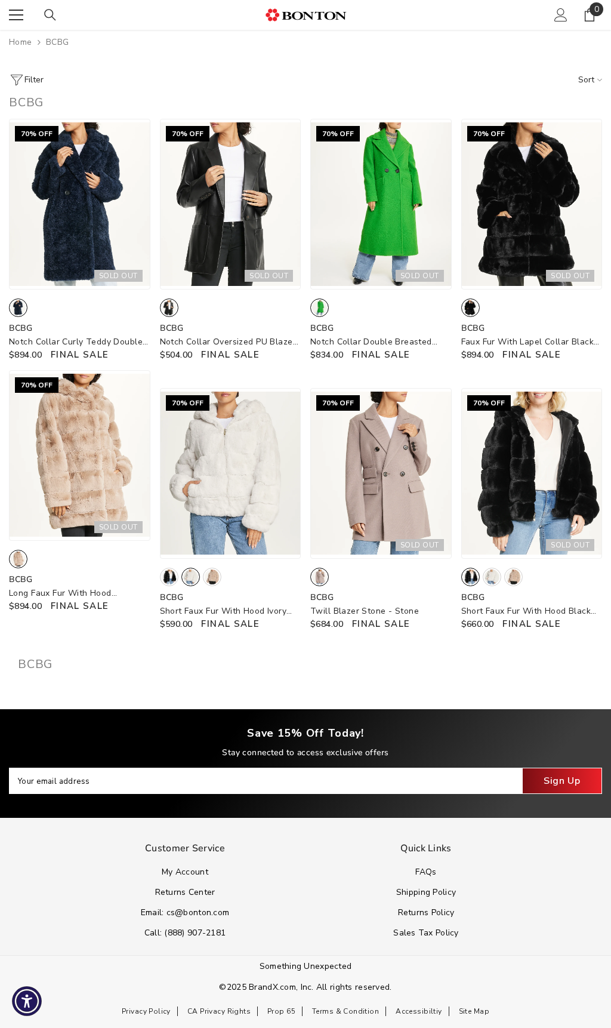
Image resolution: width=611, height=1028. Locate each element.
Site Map (474, 1011)
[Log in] (560, 14)
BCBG (57, 42)
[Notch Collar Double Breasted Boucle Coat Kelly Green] (381, 204)
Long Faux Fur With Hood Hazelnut (60, 593)
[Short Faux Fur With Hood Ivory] (231, 473)
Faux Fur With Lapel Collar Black (527, 342)
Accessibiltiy (419, 1011)
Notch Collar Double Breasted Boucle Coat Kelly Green (371, 342)
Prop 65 (281, 1011)
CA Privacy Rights (219, 1011)
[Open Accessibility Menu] (27, 1001)
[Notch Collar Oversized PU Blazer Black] (231, 204)
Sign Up (562, 780)
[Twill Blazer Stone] (381, 473)
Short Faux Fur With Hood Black (526, 611)
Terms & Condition (345, 1011)
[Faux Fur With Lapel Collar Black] (532, 204)
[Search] (50, 15)
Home (20, 42)
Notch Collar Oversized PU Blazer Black (228, 342)
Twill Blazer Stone (364, 611)
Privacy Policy (146, 1011)
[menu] (16, 15)
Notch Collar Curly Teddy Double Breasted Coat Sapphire (76, 342)
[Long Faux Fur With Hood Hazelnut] (80, 455)
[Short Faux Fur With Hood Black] (532, 473)
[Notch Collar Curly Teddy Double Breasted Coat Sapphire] (80, 204)
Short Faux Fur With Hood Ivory (223, 611)
